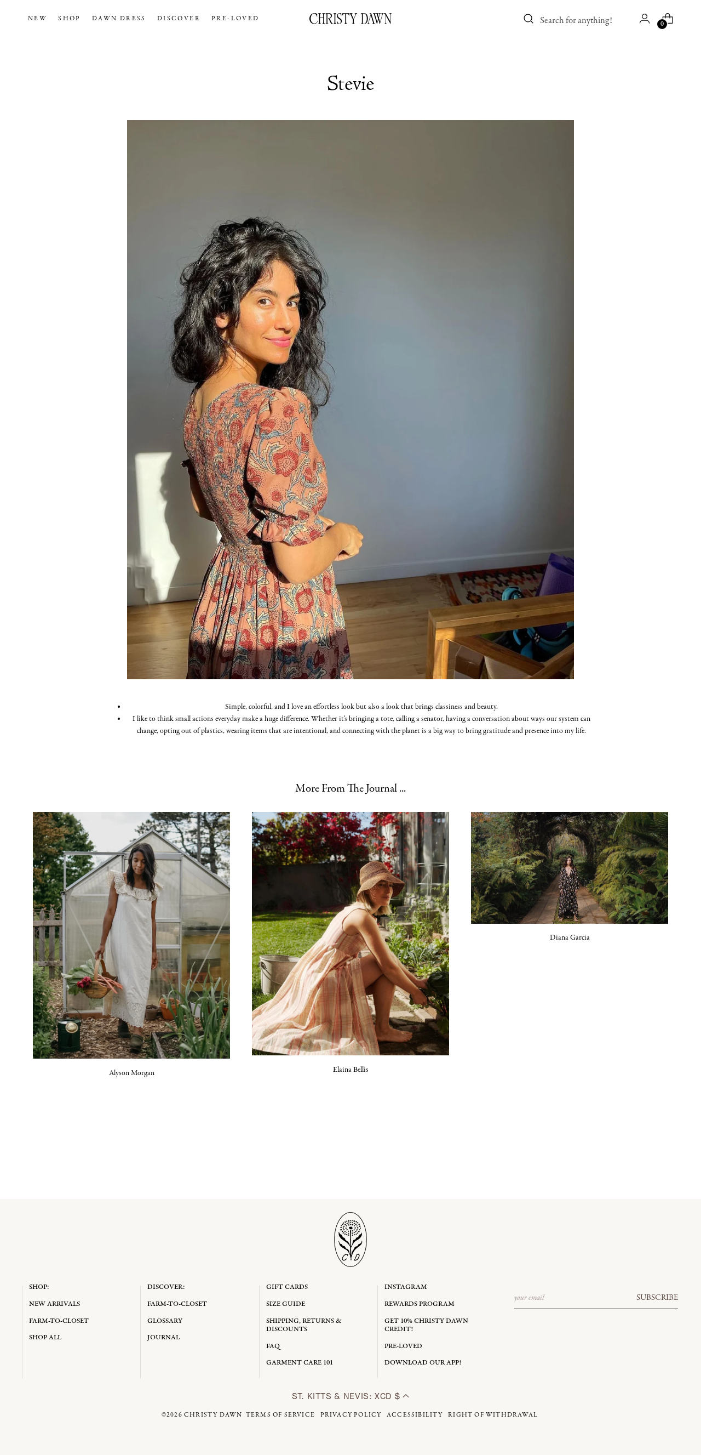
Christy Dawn (213, 1415)
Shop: (39, 1287)
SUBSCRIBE (657, 1297)
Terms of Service (280, 1415)
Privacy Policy (351, 1415)
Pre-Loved (403, 1346)
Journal (163, 1337)
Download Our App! (422, 1362)
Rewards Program (419, 1304)
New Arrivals (54, 1304)
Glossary (164, 1321)
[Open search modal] (528, 18)
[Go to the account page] (645, 19)
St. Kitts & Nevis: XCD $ (347, 1396)
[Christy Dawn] (350, 18)
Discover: (166, 1287)
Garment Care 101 (299, 1362)
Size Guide (285, 1304)
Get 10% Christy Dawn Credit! (426, 1325)
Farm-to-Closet (59, 1321)
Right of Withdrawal (493, 1415)
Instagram (405, 1287)
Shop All (45, 1337)
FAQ (273, 1346)
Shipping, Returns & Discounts (304, 1325)
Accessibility (415, 1415)
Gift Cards (287, 1287)
